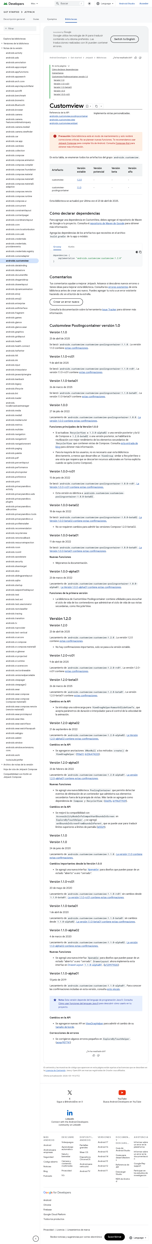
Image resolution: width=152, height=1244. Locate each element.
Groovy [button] (57, 246)
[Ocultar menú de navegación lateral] (36, 1239)
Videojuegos (67, 1142)
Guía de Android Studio (123, 1149)
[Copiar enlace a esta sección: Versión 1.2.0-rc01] (78, 656)
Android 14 (103, 1156)
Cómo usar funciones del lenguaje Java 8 (78, 1003)
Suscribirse (114, 1236)
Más (33, 3)
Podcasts (47, 1176)
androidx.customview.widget (64, 123)
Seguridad (48, 1157)
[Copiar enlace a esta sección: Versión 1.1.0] (70, 332)
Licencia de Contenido (55, 1070)
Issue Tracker (109, 309)
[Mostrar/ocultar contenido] (69, 66)
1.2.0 (79, 179)
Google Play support (139, 1164)
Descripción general (14, 19)
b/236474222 (92, 754)
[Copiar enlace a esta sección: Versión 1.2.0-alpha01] (82, 763)
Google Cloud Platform (54, 1214)
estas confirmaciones (76, 348)
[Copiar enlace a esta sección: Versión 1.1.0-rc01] (77, 357)
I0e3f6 (108, 801)
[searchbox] (20, 28)
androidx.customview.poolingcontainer (69, 116)
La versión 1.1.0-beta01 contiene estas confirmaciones (105, 921)
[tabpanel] (96, 258)
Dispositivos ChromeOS (85, 1158)
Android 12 (103, 1166)
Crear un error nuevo (66, 301)
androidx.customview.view (62, 119)
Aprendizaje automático (67, 1148)
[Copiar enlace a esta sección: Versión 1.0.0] (70, 405)
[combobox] (69, 3)
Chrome (47, 1205)
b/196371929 (119, 801)
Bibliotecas (71, 19)
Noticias (47, 1166)
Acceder (144, 3)
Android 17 (103, 1142)
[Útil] (135, 58)
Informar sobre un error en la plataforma (141, 1144)
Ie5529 (101, 827)
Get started (11, 12)
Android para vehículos (86, 1165)
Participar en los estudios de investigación (141, 1173)
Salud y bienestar (66, 1155)
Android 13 (103, 1161)
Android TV (85, 1171)
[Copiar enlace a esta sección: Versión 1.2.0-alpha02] (82, 723)
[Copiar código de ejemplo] (140, 252)
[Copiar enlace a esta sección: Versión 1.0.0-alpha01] (82, 572)
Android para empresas (49, 1151)
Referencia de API (122, 1165)
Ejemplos (52, 19)
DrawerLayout (85, 965)
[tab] (57, 246)
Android (47, 1145)
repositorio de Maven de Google (107, 223)
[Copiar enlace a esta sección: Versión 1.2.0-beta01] (81, 680)
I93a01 (80, 754)
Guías (36, 19)
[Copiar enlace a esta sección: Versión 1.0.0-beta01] (81, 535)
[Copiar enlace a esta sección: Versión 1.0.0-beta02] (82, 505)
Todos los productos (53, 1219)
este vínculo (113, 989)
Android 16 (103, 1147)
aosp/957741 (63, 1042)
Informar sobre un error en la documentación (141, 1155)
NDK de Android (123, 1180)
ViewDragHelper (94, 1023)
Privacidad (67, 1170)
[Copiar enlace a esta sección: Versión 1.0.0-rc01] (78, 471)
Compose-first (123, 143)
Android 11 (103, 1170)
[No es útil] (140, 58)
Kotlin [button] (71, 246)
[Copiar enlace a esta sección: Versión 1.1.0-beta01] (81, 381)
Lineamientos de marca (78, 1230)
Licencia (60, 1230)
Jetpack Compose (67, 143)
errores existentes (118, 287)
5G (63, 1175)
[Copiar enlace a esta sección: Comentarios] (75, 277)
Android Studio (127, 3)
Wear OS (84, 1152)
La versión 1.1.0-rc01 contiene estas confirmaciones (96, 897)
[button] (19, 43)
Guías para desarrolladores (123, 1157)
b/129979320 (111, 965)
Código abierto (50, 1161)
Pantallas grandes (84, 1146)
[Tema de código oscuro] (137, 252)
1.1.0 (79, 187)
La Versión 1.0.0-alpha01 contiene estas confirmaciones (91, 587)
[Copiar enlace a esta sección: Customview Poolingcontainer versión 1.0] (123, 326)
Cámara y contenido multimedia (67, 1163)
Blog (45, 1171)
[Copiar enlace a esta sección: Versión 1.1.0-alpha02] (82, 930)
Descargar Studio (121, 1172)
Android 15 (103, 1151)
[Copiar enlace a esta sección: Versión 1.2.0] (74, 619)
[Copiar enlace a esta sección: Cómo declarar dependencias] (103, 213)
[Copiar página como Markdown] (96, 106)
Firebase (47, 1209)
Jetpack (29, 12)
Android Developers (58, 57)
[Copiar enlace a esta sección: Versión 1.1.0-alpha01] (82, 974)
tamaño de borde (65, 1027)
